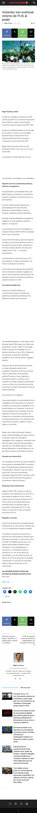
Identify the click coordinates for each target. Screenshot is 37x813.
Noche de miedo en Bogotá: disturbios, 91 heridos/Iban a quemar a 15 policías (9, 639)
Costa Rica (18, 8)
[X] (20, 679)
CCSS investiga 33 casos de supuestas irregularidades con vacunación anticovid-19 (27, 640)
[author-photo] (18, 662)
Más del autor (26, 688)
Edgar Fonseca (8, 23)
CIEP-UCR (6, 582)
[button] (34, 3)
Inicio (3, 8)
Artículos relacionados (10, 688)
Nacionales (10, 8)
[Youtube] (27, 804)
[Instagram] (16, 804)
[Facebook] (16, 679)
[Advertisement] (18, 91)
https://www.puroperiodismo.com (18, 668)
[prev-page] (3, 787)
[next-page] (6, 787)
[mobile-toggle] (3, 3)
